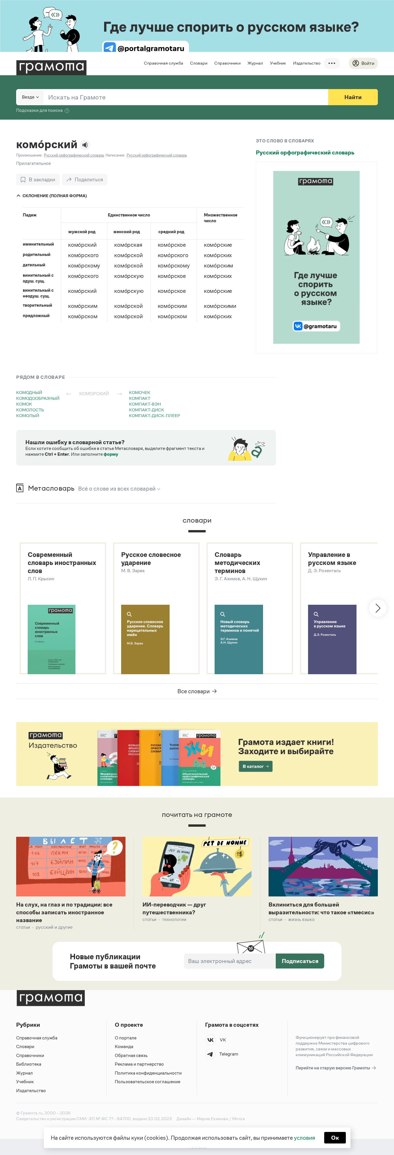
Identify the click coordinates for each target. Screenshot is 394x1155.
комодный (29, 392)
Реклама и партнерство (139, 1064)
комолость (30, 409)
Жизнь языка (301, 919)
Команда (124, 1046)
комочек (139, 392)
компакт (139, 398)
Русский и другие (54, 927)
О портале (125, 1037)
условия (304, 1138)
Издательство (306, 63)
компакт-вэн (145, 404)
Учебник (278, 63)
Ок (335, 1138)
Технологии (174, 919)
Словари (198, 63)
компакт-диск (146, 409)
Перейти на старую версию (333, 1067)
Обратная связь (131, 1055)
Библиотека (28, 1064)
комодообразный (37, 398)
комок (24, 404)
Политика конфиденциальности (148, 1073)
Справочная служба (163, 63)
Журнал (255, 63)
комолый (27, 415)
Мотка (238, 1118)
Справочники (227, 63)
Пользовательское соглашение (147, 1081)
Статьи (23, 927)
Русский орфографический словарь (305, 152)
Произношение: (29, 155)
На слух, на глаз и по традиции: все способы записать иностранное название (64, 912)
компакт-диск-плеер (154, 415)
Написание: (115, 155)
